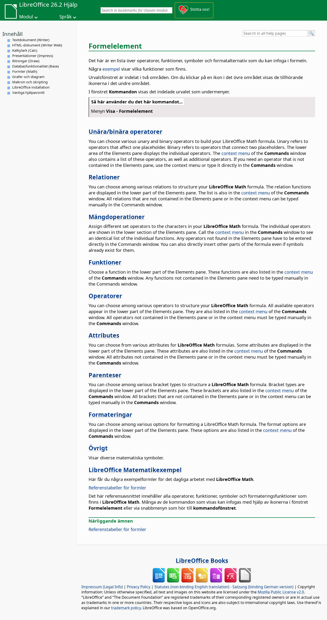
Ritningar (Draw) (25, 60)
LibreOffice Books (202, 560)
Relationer (104, 177)
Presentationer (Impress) (32, 55)
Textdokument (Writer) (31, 39)
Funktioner (105, 262)
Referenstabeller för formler (117, 487)
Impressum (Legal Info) (102, 586)
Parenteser (105, 375)
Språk (65, 17)
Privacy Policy (138, 586)
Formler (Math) (24, 71)
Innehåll (12, 33)
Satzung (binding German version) (262, 586)
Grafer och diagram (28, 76)
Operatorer (105, 296)
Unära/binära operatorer (125, 131)
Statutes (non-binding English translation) (191, 586)
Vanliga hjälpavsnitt (28, 92)
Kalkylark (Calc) (24, 50)
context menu (235, 153)
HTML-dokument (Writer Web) (37, 45)
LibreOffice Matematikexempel (135, 470)
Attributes (104, 335)
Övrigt (98, 448)
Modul (26, 17)
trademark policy (126, 607)
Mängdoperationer (117, 217)
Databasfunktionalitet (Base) (35, 66)
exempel (111, 69)
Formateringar (110, 414)
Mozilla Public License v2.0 (281, 592)
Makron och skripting (30, 81)
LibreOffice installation (31, 87)
